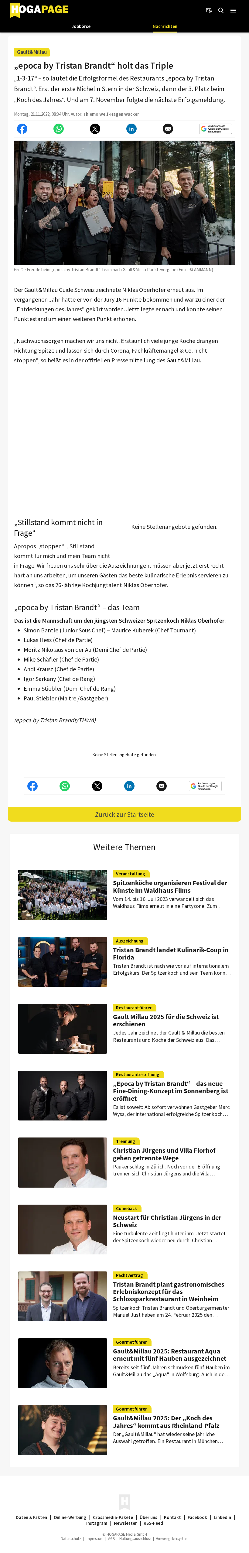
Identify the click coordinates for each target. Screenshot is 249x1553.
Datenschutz (71, 1538)
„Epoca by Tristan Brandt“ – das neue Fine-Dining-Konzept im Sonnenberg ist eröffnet (170, 1090)
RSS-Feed (153, 1523)
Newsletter (125, 1523)
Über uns (148, 1517)
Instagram (96, 1523)
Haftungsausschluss (135, 1538)
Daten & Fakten (31, 1517)
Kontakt (172, 1517)
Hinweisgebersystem (172, 1538)
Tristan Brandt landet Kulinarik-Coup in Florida (171, 953)
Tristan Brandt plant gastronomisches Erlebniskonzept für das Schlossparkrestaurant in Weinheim (168, 1291)
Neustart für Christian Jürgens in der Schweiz (167, 1221)
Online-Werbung (70, 1517)
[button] (233, 11)
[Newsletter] (209, 11)
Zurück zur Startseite (124, 814)
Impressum (95, 1538)
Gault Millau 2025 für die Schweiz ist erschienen (166, 1020)
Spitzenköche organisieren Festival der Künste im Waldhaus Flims (170, 886)
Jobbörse (81, 26)
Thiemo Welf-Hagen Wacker (111, 114)
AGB (111, 1538)
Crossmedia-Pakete (113, 1517)
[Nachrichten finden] (221, 11)
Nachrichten (165, 26)
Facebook (197, 1517)
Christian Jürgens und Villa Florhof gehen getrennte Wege (164, 1154)
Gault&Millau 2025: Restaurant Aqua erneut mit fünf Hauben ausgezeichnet (169, 1355)
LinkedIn (222, 1517)
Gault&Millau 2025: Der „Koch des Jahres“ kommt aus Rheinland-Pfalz (166, 1421)
